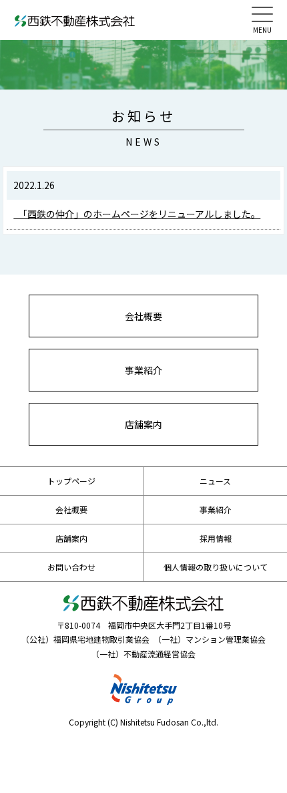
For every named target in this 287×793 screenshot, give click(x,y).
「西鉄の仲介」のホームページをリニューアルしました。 (136, 213)
